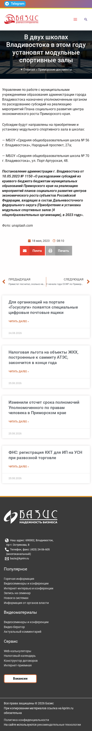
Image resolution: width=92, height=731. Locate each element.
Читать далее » (19, 321)
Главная (29, 69)
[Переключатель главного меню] (75, 19)
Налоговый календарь (20, 655)
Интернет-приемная (18, 665)
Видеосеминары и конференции (26, 583)
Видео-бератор (14, 627)
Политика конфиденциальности (26, 720)
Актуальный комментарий (22, 631)
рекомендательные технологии (59, 724)
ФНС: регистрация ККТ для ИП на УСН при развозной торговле (45, 455)
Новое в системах (16, 598)
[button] (86, 19)
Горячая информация (19, 578)
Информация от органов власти (26, 603)
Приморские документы (55, 69)
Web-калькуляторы (17, 651)
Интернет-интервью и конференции (28, 588)
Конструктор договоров (21, 660)
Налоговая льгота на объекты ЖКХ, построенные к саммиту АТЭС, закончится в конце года (43, 357)
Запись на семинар (17, 593)
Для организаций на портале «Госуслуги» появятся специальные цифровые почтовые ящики (43, 307)
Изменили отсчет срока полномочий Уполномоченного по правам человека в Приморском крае (44, 407)
